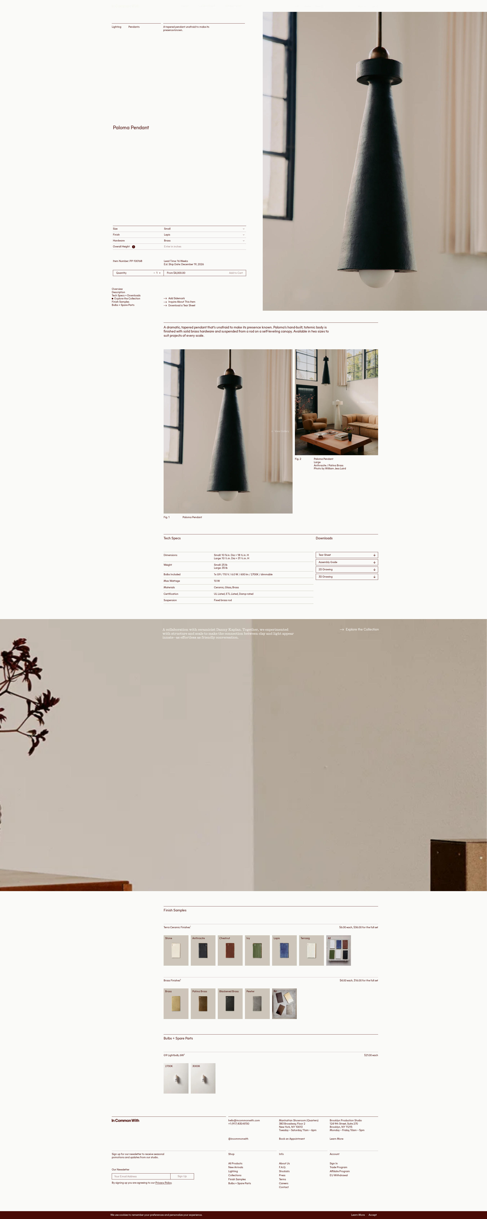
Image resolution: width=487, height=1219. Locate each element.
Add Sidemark (176, 298)
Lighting (116, 26)
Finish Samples (120, 301)
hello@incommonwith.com (244, 1120)
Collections (206, 6)
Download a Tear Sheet (181, 305)
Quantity (121, 273)
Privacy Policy (163, 1182)
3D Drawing (326, 576)
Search (319, 6)
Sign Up (182, 1176)
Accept (373, 1215)
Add (177, 950)
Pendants (133, 26)
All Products (235, 1163)
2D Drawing (326, 569)
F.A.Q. (282, 1167)
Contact (284, 1187)
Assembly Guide (328, 562)
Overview (117, 289)
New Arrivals (235, 1167)
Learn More (358, 1215)
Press (282, 1175)
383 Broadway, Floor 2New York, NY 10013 (292, 1125)
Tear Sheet (325, 555)
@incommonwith (238, 1138)
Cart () (374, 6)
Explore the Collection (127, 298)
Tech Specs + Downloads (126, 295)
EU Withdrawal (339, 1175)
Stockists (284, 1171)
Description (118, 292)
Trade (307, 6)
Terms (282, 1179)
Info (297, 6)
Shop (184, 6)
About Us (284, 1163)
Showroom (233, 6)
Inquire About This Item (181, 301)
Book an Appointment (292, 1138)
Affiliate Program (340, 1171)
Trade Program (338, 1167)
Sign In (362, 6)
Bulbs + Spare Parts (123, 305)
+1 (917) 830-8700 (238, 1123)
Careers (283, 1183)
